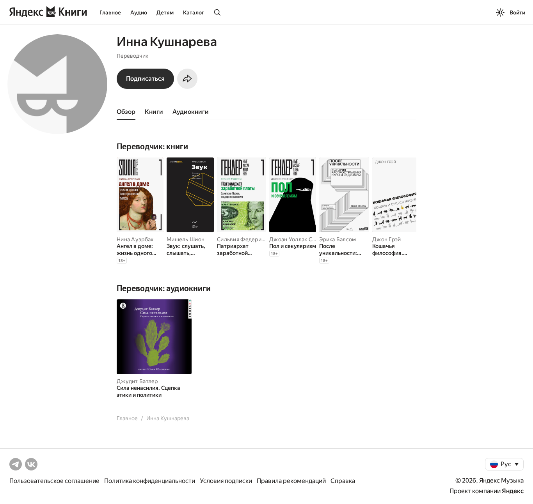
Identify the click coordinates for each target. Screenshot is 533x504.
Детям (165, 12)
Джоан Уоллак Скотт (296, 239)
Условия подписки (226, 481)
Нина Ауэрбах (135, 239)
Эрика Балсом (337, 239)
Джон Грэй (386, 239)
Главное (110, 12)
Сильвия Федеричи (242, 239)
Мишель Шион (185, 239)
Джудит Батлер (137, 381)
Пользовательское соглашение (54, 481)
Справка (342, 481)
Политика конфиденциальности (149, 481)
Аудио (138, 12)
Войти (517, 12)
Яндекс (513, 491)
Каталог (193, 12)
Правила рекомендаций (291, 481)
